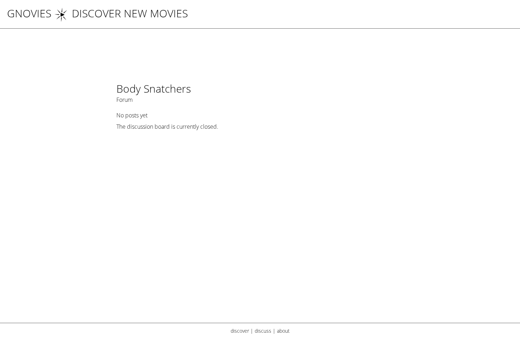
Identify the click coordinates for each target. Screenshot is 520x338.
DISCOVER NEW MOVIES (130, 13)
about (283, 330)
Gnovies (29, 13)
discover (240, 330)
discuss (263, 330)
